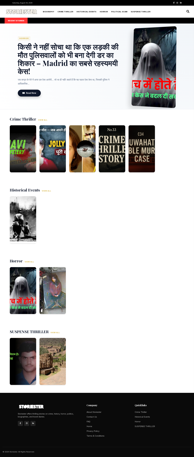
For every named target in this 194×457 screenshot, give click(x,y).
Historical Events (86, 12)
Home (89, 426)
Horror (104, 12)
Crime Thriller (65, 12)
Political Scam (119, 12)
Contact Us (92, 417)
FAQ (88, 421)
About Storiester (94, 412)
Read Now (31, 93)
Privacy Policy (93, 431)
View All (43, 120)
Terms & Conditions (95, 436)
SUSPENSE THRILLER (141, 12)
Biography (48, 12)
